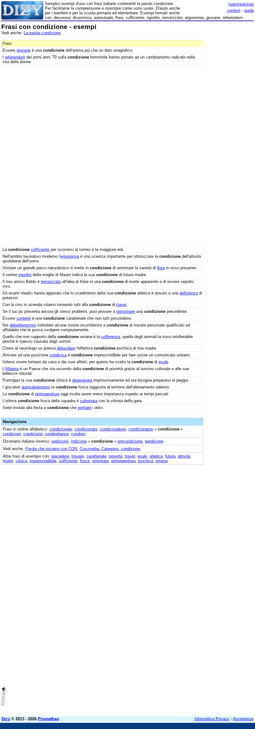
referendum (15, 57)
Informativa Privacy (212, 719)
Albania (12, 368)
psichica (145, 461)
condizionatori (140, 429)
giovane (23, 50)
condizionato (86, 429)
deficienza (188, 293)
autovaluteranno (35, 387)
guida (249, 10)
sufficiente (40, 249)
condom (78, 433)
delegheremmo (23, 325)
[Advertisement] (207, 504)
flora (161, 268)
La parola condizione (42, 33)
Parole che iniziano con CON (51, 448)
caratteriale (96, 456)
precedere (60, 456)
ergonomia (69, 256)
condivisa (58, 355)
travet (121, 304)
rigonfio (24, 274)
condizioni (12, 433)
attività (184, 456)
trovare (78, 456)
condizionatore (113, 429)
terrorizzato (51, 281)
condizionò (33, 433)
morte (8, 461)
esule (163, 362)
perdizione (154, 441)
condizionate (60, 429)
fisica (85, 461)
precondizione (130, 441)
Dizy (6, 719)
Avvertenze (243, 719)
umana (161, 461)
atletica (156, 456)
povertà (115, 456)
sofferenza (110, 336)
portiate (84, 407)
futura (170, 456)
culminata (88, 400)
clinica (21, 461)
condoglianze (57, 433)
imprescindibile (43, 461)
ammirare (100, 461)
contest (233, 10)
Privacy (4, 698)
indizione (79, 441)
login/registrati (241, 4)
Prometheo (48, 719)
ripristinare (125, 311)
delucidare (66, 348)
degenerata (82, 380)
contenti (23, 318)
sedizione (59, 441)
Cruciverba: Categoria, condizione (110, 448)
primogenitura (47, 394)
